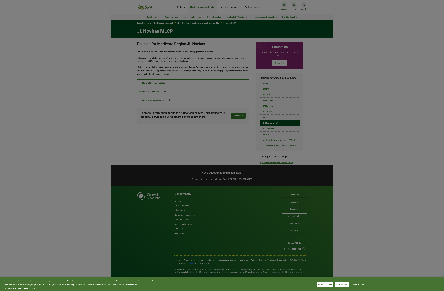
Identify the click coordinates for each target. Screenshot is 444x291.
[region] (222, 284)
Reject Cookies (341, 284)
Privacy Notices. (30, 288)
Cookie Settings (358, 284)
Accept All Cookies (325, 284)
